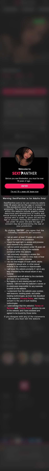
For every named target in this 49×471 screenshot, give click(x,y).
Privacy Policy (24, 308)
